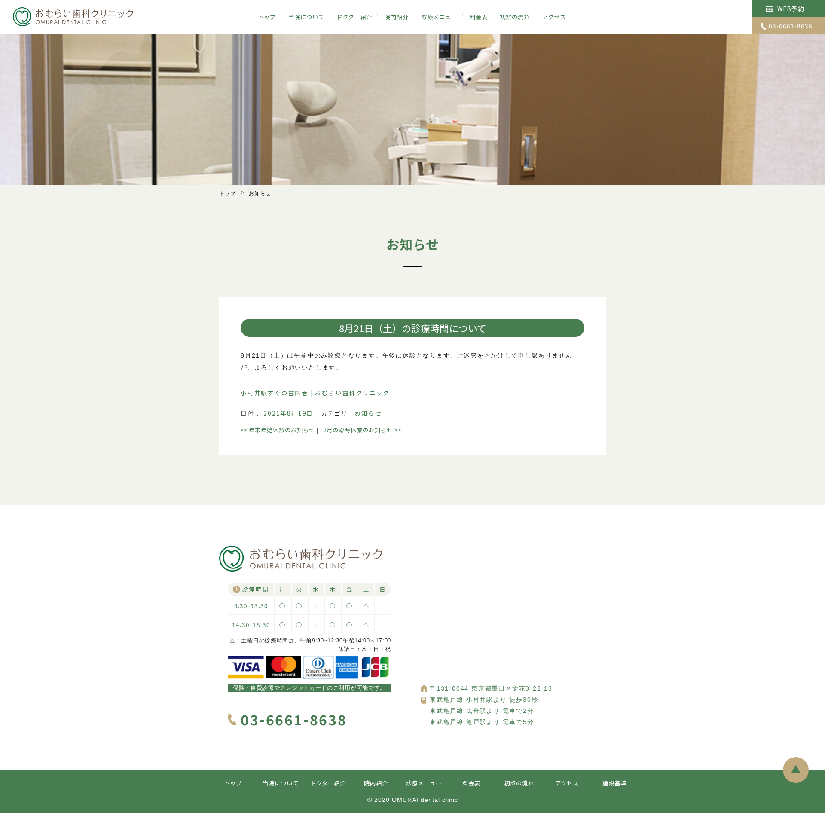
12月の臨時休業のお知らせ (360, 429)
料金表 (479, 16)
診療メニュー (439, 16)
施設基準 (614, 783)
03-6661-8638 (791, 25)
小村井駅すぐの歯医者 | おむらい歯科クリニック (315, 392)
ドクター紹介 (354, 16)
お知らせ (368, 413)
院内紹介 (397, 16)
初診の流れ (515, 16)
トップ (267, 16)
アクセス (554, 16)
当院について (306, 16)
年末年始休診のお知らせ (278, 429)
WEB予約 (790, 8)
